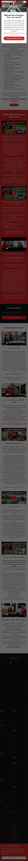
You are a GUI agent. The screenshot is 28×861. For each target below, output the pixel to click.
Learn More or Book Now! (14, 38)
